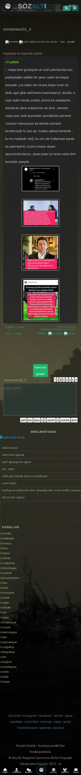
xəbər (57, 721)
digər (71, 5)
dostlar (54, 41)
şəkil (23, 420)
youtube (65, 420)
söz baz (58, 727)
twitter (58, 715)
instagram (29, 715)
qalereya (45, 727)
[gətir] (67, 8)
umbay (18, 333)
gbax (37, 420)
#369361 (42, 333)
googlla (71, 41)
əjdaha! (10, 327)
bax (30, 420)
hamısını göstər (40, 370)
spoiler (51, 420)
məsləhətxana (43, 431)
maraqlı (20, 327)
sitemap (46, 721)
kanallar (10, 527)
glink (74, 420)
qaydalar (16, 721)
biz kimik (15, 715)
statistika (31, 721)
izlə (48, 41)
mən (63, 41)
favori (8, 333)
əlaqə (69, 715)
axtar (67, 721)
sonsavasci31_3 (17, 29)
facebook (44, 715)
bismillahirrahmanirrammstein (58, 329)
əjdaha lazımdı (37, 41)
